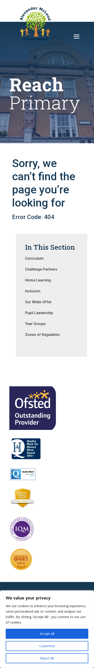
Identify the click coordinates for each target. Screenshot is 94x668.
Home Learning (38, 280)
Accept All (47, 633)
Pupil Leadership (39, 313)
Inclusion (32, 291)
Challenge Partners (41, 269)
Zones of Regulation (42, 335)
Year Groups (35, 324)
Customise (47, 646)
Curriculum (34, 258)
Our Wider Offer (38, 302)
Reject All (47, 658)
